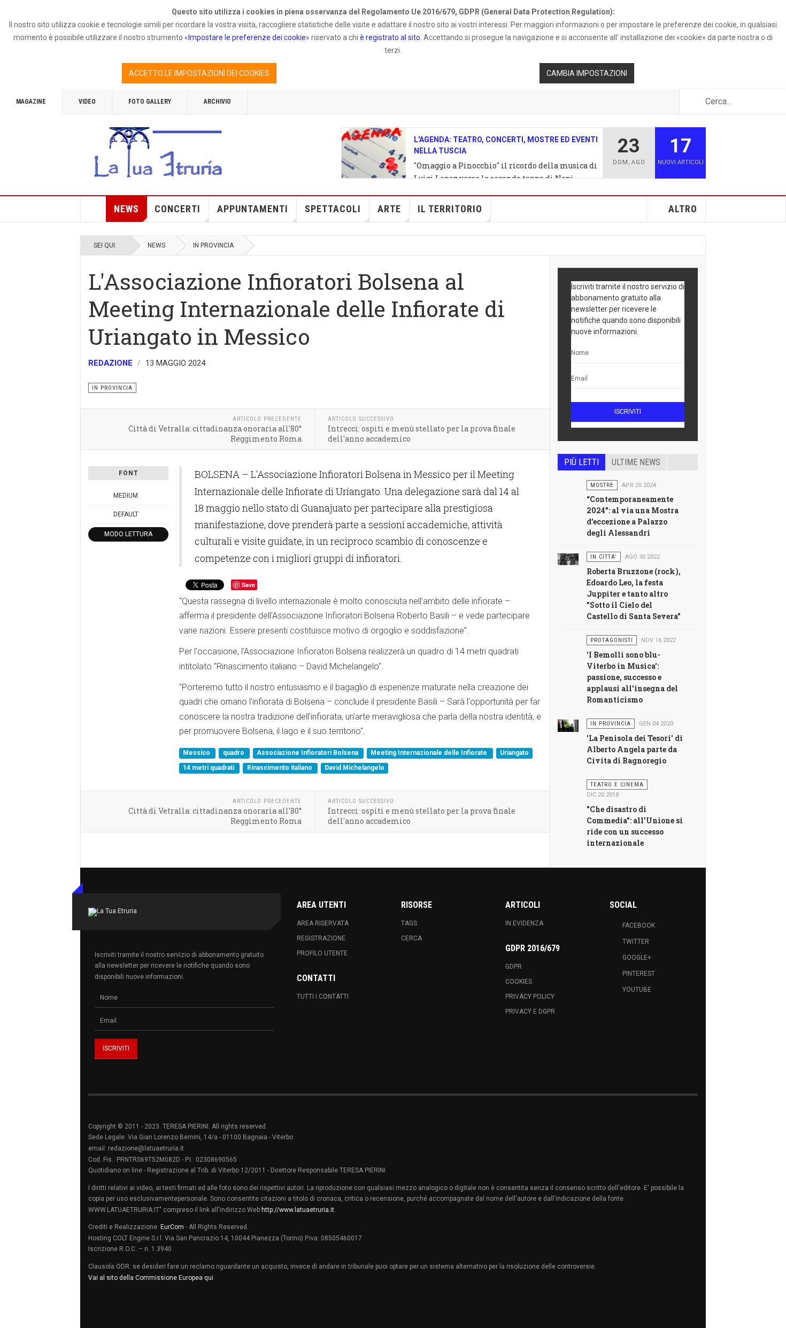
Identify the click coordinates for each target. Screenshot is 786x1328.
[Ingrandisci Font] (162, 495)
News (126, 208)
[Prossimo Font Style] (162, 514)
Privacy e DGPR (530, 1011)
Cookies (518, 981)
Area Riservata (323, 923)
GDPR (513, 966)
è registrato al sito (389, 37)
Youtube (636, 989)
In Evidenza (524, 923)
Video (87, 101)
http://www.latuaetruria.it (297, 1210)
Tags (409, 923)
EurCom (172, 1227)
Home (93, 209)
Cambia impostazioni (586, 73)
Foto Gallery (149, 101)
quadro (234, 753)
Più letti (581, 462)
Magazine (31, 101)
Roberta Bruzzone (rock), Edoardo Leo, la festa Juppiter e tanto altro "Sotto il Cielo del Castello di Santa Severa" (634, 593)
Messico (197, 753)
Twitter (635, 941)
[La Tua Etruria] (157, 153)
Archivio (217, 101)
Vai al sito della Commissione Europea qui (150, 1277)
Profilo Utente (322, 953)
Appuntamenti (252, 208)
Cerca (411, 938)
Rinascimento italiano (280, 767)
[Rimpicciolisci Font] (94, 495)
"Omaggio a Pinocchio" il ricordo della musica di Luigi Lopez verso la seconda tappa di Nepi (505, 171)
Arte (389, 208)
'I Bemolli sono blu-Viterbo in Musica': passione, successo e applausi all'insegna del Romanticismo (632, 677)
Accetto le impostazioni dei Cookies (199, 73)
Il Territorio (450, 208)
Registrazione (321, 938)
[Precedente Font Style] (94, 514)
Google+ (636, 957)
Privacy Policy (529, 996)
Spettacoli (333, 208)
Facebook (638, 925)
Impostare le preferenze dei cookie (247, 37)
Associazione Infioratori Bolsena (308, 753)
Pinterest (638, 973)
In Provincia (213, 245)
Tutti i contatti (323, 996)
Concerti (178, 208)
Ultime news (636, 462)
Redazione (110, 363)
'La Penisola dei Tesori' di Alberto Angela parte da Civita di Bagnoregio (635, 749)
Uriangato (514, 753)
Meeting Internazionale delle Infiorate (430, 753)
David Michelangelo (354, 767)
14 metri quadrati (209, 767)
